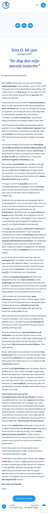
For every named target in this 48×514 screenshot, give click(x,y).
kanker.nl (15, 448)
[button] (37, 5)
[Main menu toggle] (43, 5)
